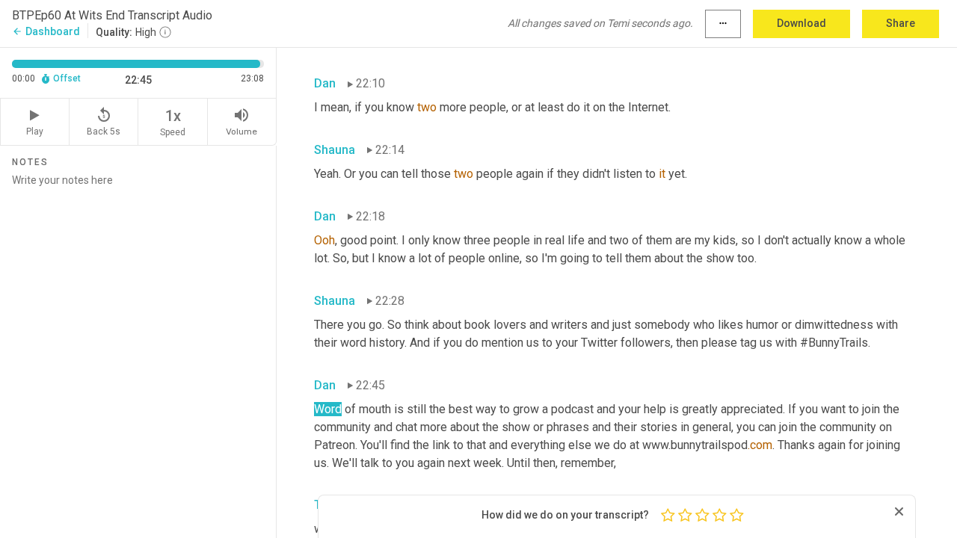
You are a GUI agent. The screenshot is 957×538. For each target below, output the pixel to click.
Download (801, 23)
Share (900, 23)
